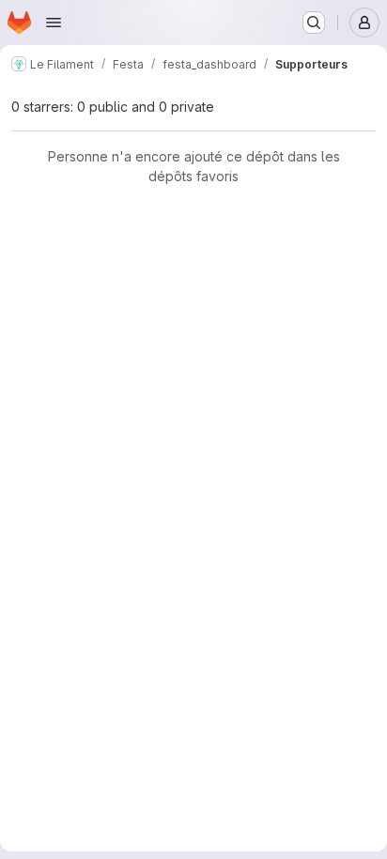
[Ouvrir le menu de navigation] (54, 23)
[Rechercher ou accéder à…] (313, 22)
